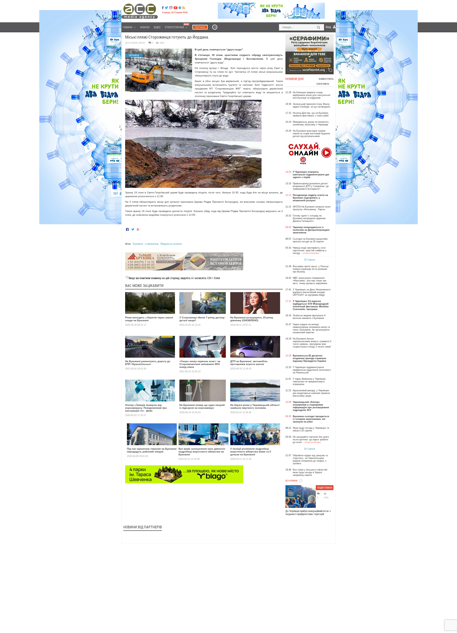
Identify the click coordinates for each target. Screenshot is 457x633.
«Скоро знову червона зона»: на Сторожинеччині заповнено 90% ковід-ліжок (199, 364)
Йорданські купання (171, 243)
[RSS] (183, 7)
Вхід (328, 27)
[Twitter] (166, 7)
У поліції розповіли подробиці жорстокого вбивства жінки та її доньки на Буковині (250, 451)
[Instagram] (171, 7)
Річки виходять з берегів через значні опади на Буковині (149, 319)
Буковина (138, 243)
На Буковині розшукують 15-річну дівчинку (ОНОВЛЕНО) (251, 319)
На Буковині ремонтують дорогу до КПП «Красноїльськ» (147, 363)
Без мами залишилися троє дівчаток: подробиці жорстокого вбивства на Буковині (202, 451)
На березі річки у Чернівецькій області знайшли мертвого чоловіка (255, 406)
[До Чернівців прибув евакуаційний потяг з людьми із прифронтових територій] (300, 496)
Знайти (318, 27)
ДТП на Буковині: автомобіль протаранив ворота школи (249, 363)
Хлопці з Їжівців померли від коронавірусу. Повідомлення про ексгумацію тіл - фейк (146, 408)
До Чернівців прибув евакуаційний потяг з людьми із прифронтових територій (308, 512)
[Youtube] (175, 7)
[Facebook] (163, 7)
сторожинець (152, 243)
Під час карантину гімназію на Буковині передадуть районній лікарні (152, 450)
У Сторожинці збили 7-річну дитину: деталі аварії (202, 319)
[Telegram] (180, 7)
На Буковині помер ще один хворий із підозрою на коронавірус (202, 406)
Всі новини (291, 480)
